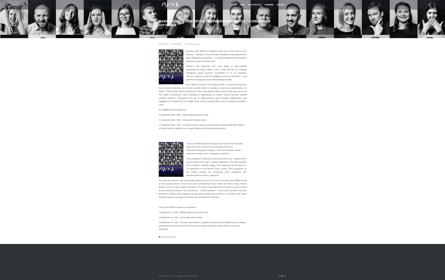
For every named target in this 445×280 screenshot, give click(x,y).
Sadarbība (269, 5)
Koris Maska (177, 44)
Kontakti (280, 5)
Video (242, 5)
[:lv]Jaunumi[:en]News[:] (168, 237)
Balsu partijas (254, 5)
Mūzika (234, 5)
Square (180, 276)
